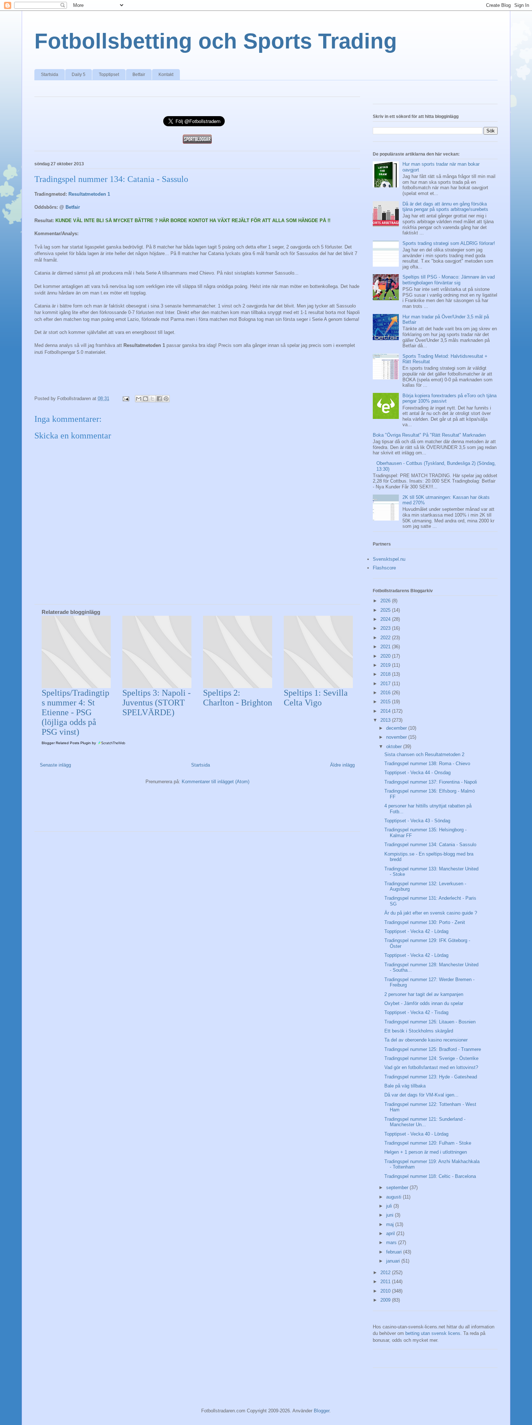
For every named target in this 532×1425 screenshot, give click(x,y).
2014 (386, 711)
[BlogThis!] (145, 398)
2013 (386, 720)
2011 (386, 1281)
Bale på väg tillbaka (405, 1086)
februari (394, 1252)
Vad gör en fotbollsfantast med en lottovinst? (431, 1067)
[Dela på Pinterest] (166, 398)
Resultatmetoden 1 (89, 194)
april (391, 1233)
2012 (386, 1272)
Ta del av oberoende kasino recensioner (426, 1040)
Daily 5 (78, 74)
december (397, 728)
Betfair (138, 74)
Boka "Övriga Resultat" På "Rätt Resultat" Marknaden (429, 435)
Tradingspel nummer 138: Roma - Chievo (427, 763)
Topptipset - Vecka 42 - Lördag (416, 931)
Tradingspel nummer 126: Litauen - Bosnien (430, 1022)
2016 (386, 692)
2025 (386, 610)
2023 (386, 628)
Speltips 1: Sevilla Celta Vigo (316, 697)
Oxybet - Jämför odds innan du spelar (423, 1003)
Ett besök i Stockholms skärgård (418, 1031)
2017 (386, 683)
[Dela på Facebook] (159, 398)
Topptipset (109, 74)
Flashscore (384, 568)
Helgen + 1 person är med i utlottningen (425, 1152)
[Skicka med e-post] (138, 398)
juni (390, 1215)
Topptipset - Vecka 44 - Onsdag (417, 772)
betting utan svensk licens (432, 1333)
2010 (386, 1291)
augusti (394, 1197)
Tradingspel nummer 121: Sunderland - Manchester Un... (424, 1122)
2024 (386, 619)
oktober (394, 746)
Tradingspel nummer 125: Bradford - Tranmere (432, 1049)
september (398, 1187)
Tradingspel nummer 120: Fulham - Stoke (427, 1143)
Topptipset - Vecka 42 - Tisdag (416, 1012)
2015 (386, 701)
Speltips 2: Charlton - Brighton (237, 697)
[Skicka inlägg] (125, 398)
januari (393, 1261)
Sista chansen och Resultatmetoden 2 (424, 754)
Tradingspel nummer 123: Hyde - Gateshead (430, 1077)
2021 (386, 646)
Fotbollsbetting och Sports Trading (215, 41)
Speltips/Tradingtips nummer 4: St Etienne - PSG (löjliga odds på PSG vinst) (75, 712)
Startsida (49, 74)
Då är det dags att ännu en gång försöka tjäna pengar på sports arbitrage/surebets (445, 206)
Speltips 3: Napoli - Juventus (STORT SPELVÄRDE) (156, 702)
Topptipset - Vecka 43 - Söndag (417, 820)
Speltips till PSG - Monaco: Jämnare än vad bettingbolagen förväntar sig (448, 279)
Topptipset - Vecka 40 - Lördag (416, 1134)
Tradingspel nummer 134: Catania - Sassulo (430, 844)
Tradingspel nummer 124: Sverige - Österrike (431, 1058)
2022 (386, 637)
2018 (386, 674)
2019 (386, 665)
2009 (386, 1300)
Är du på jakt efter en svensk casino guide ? (430, 913)
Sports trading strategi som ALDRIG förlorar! (448, 243)
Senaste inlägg (55, 765)
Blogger (321, 1410)
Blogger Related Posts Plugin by (69, 743)
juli (389, 1206)
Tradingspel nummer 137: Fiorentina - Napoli (430, 782)
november (397, 737)
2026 (386, 600)
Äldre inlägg (342, 765)
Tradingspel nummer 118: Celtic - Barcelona (430, 1176)
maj (390, 1224)
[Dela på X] (152, 398)
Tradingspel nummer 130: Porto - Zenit (424, 922)
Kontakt (166, 74)
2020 (386, 656)
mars (392, 1242)
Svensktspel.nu (389, 559)
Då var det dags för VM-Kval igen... (421, 1095)
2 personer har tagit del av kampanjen (423, 994)
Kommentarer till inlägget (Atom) (215, 781)
